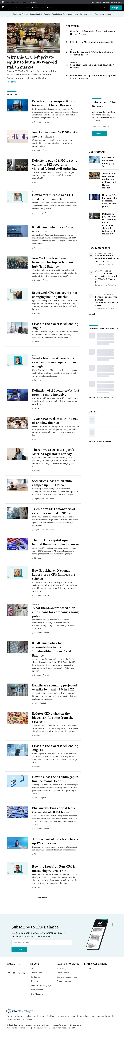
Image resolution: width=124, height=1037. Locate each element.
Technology (99, 14)
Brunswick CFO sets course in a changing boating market (54, 294)
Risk (76, 14)
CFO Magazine (36, 994)
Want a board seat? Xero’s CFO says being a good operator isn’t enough (55, 362)
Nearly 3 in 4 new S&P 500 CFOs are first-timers (55, 134)
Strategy (83, 14)
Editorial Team (36, 972)
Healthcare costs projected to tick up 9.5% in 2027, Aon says (93, 77)
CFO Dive (32, 2)
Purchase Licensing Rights (41, 985)
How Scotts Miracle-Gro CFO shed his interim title (52, 197)
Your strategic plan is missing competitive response (93, 66)
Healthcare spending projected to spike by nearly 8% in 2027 (54, 687)
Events (35, 8)
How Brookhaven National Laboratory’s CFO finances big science (53, 574)
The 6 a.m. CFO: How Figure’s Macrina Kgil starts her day (53, 452)
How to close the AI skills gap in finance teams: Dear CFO (55, 779)
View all (92, 314)
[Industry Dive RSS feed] (24, 972)
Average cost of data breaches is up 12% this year (55, 841)
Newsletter (34, 981)
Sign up (117, 8)
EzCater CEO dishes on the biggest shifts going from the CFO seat (52, 717)
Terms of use (25, 1028)
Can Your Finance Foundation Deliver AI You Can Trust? (107, 258)
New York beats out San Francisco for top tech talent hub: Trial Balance (52, 262)
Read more (13, 81)
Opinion (19, 8)
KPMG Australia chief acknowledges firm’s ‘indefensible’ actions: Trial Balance (51, 649)
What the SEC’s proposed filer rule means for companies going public (55, 612)
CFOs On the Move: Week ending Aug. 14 (55, 748)
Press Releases (46, 8)
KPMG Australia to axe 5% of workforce (53, 229)
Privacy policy (12, 1028)
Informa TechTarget (48, 1016)
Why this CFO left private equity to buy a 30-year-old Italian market (32, 62)
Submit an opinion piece (67, 977)
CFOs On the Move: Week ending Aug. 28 (91, 41)
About (33, 968)
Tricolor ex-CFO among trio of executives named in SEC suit (53, 511)
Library (28, 8)
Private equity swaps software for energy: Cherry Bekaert (53, 103)
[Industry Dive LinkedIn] (8, 972)
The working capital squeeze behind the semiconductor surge (55, 542)
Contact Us (35, 977)
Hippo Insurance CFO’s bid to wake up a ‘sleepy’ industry (91, 53)
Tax (90, 14)
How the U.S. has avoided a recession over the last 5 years (92, 33)
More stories (42, 898)
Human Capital (36, 14)
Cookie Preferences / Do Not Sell (63, 1028)
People (47, 14)
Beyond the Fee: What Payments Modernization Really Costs (106, 301)
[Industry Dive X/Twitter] (18, 972)
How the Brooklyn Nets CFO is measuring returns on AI (53, 868)
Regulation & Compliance (62, 14)
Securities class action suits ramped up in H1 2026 (52, 483)
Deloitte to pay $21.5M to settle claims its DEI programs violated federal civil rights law (54, 164)
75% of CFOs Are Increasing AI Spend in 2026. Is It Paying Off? (106, 277)
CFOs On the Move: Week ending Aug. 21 (55, 326)
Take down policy (39, 1028)
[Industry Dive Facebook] (13, 972)
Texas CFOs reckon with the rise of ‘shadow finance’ (55, 420)
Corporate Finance (20, 14)
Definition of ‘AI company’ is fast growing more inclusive (55, 392)
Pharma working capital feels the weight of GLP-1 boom (53, 810)
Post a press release (105, 397)
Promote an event (104, 441)
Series (108, 14)
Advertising (61, 968)
